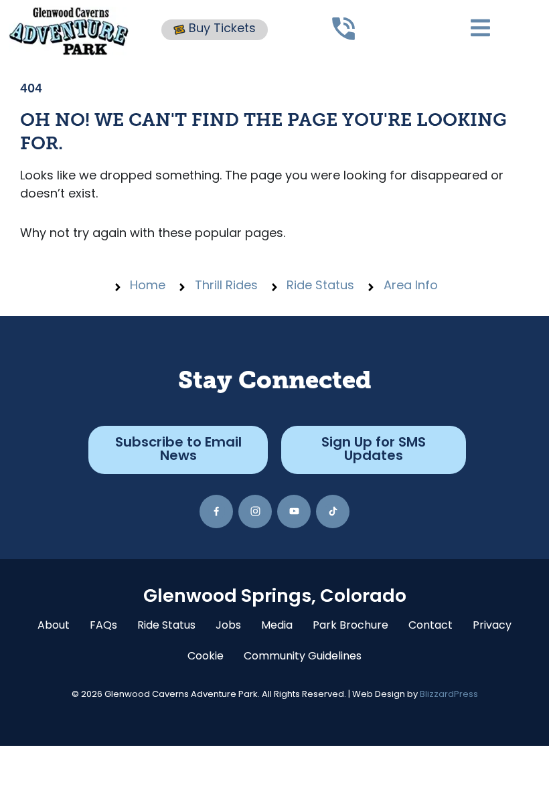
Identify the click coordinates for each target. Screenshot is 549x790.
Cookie (205, 656)
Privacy (492, 626)
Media (277, 626)
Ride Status (166, 626)
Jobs (228, 626)
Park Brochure (350, 626)
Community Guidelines (303, 656)
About (53, 626)
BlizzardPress (449, 694)
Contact (430, 626)
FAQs (103, 626)
